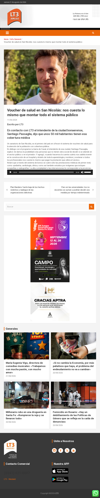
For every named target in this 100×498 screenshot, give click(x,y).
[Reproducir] (10, 172)
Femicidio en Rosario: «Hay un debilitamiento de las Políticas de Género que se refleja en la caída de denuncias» (73, 417)
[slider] (88, 172)
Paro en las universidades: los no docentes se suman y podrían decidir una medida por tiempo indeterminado (72, 190)
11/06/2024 (12, 120)
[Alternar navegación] (7, 33)
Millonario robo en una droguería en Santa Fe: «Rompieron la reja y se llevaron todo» (26, 415)
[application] (50, 172)
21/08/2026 (11, 376)
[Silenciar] (82, 172)
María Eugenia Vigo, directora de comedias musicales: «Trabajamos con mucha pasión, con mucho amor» (25, 367)
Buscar (91, 207)
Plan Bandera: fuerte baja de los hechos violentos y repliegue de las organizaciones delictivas (27, 190)
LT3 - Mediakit (10, 479)
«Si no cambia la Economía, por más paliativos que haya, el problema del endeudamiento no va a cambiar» (73, 366)
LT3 (56, 493)
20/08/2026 (58, 373)
